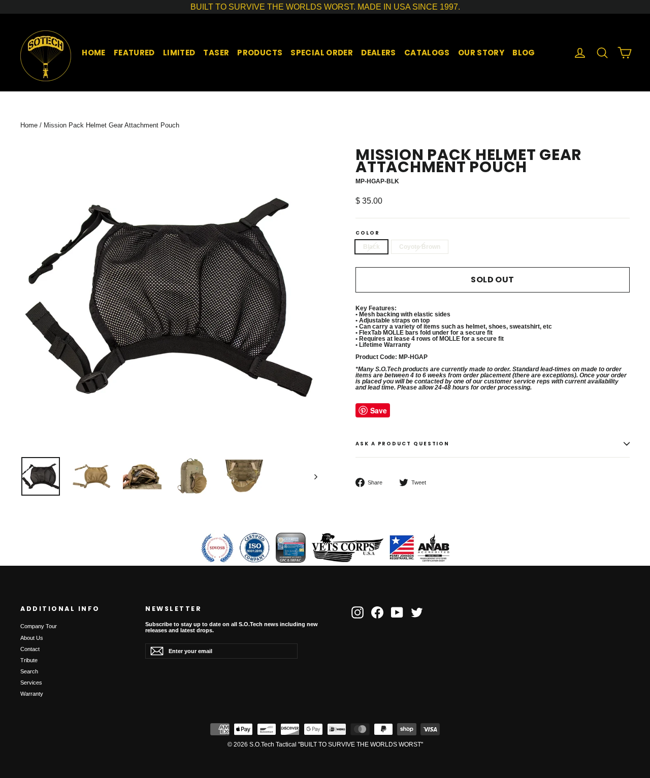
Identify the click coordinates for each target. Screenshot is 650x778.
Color (367, 233)
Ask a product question (402, 443)
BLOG (523, 52)
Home (29, 125)
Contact (30, 649)
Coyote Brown (419, 246)
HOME (94, 52)
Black (371, 246)
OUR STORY (481, 52)
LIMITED (179, 52)
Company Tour (38, 626)
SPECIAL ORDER (321, 52)
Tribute (29, 660)
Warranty (31, 694)
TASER (216, 52)
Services (31, 682)
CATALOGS (427, 52)
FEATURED (134, 52)
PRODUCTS (259, 52)
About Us (31, 638)
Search (29, 671)
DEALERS (378, 52)
